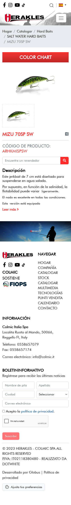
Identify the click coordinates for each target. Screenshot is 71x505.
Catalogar (24, 31)
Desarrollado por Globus (21, 472)
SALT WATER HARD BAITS (26, 36)
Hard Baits (45, 31)
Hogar (7, 31)
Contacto (47, 308)
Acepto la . (29, 411)
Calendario (49, 303)
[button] (61, 18)
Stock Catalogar (48, 280)
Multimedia (48, 288)
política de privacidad (37, 411)
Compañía (47, 268)
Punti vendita (50, 298)
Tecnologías (50, 293)
